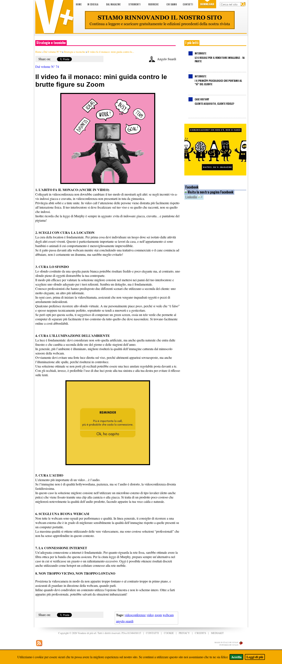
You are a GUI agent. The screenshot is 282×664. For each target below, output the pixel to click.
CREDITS (200, 633)
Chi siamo (171, 4)
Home (79, 4)
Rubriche (153, 4)
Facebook (191, 187)
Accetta (236, 656)
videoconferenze (135, 615)
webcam (168, 615)
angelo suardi (124, 621)
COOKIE (169, 633)
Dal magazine (113, 4)
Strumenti (134, 4)
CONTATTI (152, 633)
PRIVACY (184, 633)
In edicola (92, 4)
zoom (158, 615)
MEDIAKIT (217, 633)
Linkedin (191, 197)
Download (207, 4)
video (150, 615)
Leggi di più (254, 656)
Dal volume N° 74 (47, 66)
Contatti (188, 4)
